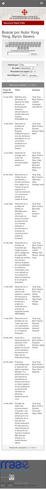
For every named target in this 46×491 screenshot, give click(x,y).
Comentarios (31, 485)
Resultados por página (20, 71)
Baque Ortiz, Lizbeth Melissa (37, 250)
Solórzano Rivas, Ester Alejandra (36, 160)
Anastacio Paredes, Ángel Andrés (38, 345)
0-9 (10, 43)
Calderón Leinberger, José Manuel (37, 104)
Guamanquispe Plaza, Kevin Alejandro (38, 369)
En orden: (16, 68)
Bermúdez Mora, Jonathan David (36, 212)
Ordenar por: (13, 65)
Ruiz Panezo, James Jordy (38, 255)
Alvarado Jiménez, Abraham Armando (35, 327)
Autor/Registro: (13, 75)
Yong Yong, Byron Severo (37, 98)
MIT (6, 485)
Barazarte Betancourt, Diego (36, 167)
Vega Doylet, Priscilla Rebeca (37, 301)
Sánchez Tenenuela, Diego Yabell (37, 410)
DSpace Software (7, 483)
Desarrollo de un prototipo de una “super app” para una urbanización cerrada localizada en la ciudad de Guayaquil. (22, 325)
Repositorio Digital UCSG (14, 23)
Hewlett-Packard (18, 485)
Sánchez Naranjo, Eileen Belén (38, 131)
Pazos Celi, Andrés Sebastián (36, 294)
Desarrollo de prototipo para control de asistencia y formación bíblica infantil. (21, 159)
